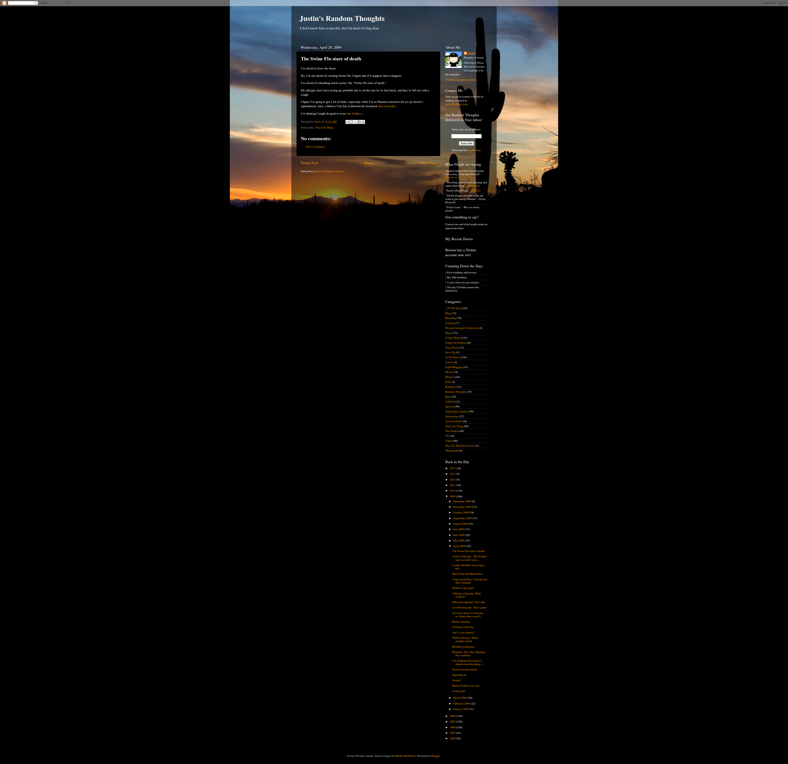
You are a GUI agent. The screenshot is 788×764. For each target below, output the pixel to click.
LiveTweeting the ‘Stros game (469, 607)
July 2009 (459, 529)
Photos (449, 377)
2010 (453, 490)
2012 (453, 479)
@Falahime (473, 185)
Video (448, 441)
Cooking (450, 323)
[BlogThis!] (351, 122)
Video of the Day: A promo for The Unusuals (469, 580)
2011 (453, 485)
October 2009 (461, 512)
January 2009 (461, 709)
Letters (449, 362)
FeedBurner (474, 150)
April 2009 (459, 546)
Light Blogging (454, 367)
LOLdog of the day (463, 627)
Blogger (435, 756)
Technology (452, 416)
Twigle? (456, 680)
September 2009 (462, 518)
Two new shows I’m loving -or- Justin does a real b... (468, 614)
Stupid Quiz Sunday (456, 411)
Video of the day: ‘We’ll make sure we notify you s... (469, 557)
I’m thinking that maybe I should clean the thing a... (468, 662)
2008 (453, 716)
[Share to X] (355, 122)
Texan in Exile (453, 421)
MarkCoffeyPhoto (405, 756)
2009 (453, 496)
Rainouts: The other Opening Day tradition (468, 653)
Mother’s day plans (463, 588)
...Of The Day (452, 308)
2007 (453, 721)
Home (369, 162)
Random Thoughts (455, 391)
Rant (448, 396)
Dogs (448, 333)
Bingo (448, 313)
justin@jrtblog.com (456, 104)
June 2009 (459, 535)
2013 (453, 474)
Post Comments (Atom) (329, 171)
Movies (449, 372)
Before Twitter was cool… (467, 685)
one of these (354, 113)
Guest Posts (451, 347)
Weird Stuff (451, 450)
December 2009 (462, 501)
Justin (471, 53)
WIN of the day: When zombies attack (465, 639)
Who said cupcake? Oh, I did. (468, 602)
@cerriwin (451, 177)
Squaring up (459, 675)
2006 (453, 727)
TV (447, 436)
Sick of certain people (464, 669)
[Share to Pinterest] (363, 122)
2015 (453, 468)
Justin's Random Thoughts (342, 18)
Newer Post (309, 162)
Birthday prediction (463, 646)
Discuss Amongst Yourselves (461, 328)
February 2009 (462, 703)
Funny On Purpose (456, 342)
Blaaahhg (450, 318)
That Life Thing (324, 127)
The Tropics (452, 431)
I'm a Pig (450, 352)
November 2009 (462, 507)
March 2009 (460, 698)
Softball (450, 401)
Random (450, 387)
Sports (449, 406)
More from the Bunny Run (467, 574)
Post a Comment (315, 146)
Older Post (428, 162)
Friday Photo (452, 338)
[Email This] (347, 122)
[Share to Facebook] (359, 122)
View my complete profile (460, 79)
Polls (448, 382)
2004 (453, 738)
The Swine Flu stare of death (468, 551)
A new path (458, 691)
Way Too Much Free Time (460, 445)
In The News (452, 357)
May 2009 (459, 540)
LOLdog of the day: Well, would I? (466, 595)
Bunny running (461, 621)
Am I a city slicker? (463, 632)
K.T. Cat (475, 190)
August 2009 (460, 523)
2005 (453, 733)
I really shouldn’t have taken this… (468, 566)
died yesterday (386, 106)
